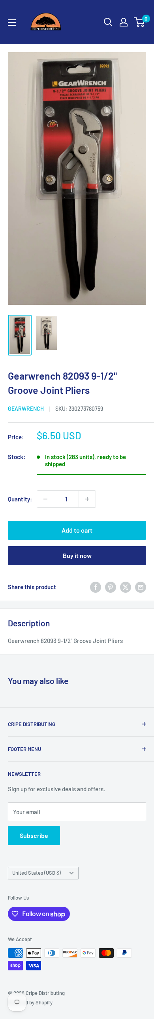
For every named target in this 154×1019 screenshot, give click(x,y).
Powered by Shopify (30, 1002)
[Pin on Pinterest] (110, 587)
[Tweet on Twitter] (125, 587)
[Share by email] (140, 587)
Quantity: (20, 499)
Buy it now (77, 555)
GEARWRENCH (26, 408)
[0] (140, 22)
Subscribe (34, 835)
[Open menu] (12, 22)
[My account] (124, 22)
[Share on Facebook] (95, 587)
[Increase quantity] (87, 499)
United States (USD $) (36, 873)
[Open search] (108, 22)
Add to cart (77, 530)
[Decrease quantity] (45, 499)
